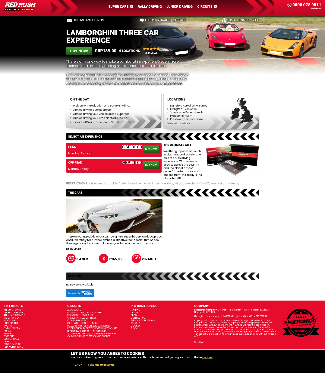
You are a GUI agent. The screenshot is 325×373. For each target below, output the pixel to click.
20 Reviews (151, 53)
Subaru (8, 331)
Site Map (199, 342)
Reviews (135, 310)
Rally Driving (150, 6)
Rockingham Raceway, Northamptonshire (92, 328)
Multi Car (9, 320)
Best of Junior (12, 344)
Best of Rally (11, 339)
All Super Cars (12, 310)
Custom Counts (86, 293)
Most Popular (12, 318)
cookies (207, 357)
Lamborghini (11, 323)
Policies (135, 323)
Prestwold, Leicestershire (186, 119)
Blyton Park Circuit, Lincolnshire (87, 331)
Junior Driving (179, 6)
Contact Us (138, 318)
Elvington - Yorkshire (183, 109)
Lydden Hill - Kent (181, 116)
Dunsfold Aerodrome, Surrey (188, 105)
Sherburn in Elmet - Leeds (186, 112)
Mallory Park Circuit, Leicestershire (88, 325)
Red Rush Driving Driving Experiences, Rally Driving (27, 6)
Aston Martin (12, 328)
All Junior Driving (14, 315)
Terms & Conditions (143, 320)
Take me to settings (101, 365)
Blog (134, 328)
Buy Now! (79, 51)
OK (78, 365)
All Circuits (74, 310)
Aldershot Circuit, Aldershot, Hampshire (91, 333)
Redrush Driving (13, 347)
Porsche (9, 336)
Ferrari (8, 333)
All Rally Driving (13, 312)
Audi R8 (8, 325)
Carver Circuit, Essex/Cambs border (88, 336)
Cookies (136, 325)
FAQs (134, 315)
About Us (136, 312)
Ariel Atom (10, 341)
